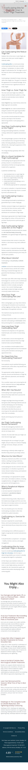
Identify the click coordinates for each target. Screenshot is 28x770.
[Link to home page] (11, 8)
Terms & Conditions (8, 732)
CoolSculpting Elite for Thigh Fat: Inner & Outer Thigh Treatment (13, 21)
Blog (20, 19)
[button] (25, 5)
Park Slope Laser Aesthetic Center (9, 19)
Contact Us (14, 735)
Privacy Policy (21, 728)
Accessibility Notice (20, 732)
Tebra (20, 756)
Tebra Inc (14, 728)
